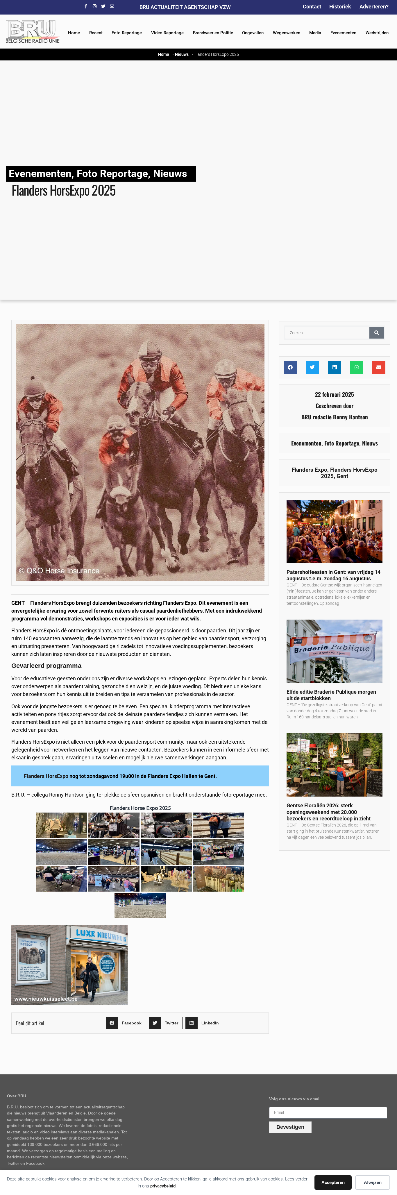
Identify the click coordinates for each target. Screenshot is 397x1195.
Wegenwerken (286, 32)
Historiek (340, 6)
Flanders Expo (309, 469)
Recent (96, 32)
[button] (126, 1023)
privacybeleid (163, 1186)
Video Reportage (167, 32)
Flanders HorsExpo (46, 776)
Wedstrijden (377, 32)
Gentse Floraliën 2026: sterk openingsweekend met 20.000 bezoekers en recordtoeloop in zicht (329, 812)
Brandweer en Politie (213, 32)
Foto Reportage (127, 32)
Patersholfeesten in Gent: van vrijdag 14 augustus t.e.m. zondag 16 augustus (333, 575)
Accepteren (333, 1182)
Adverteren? (374, 6)
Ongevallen (253, 32)
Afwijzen (373, 1182)
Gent (342, 476)
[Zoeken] (376, 333)
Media (315, 32)
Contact (312, 6)
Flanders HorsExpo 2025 (349, 472)
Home (74, 32)
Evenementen (343, 32)
